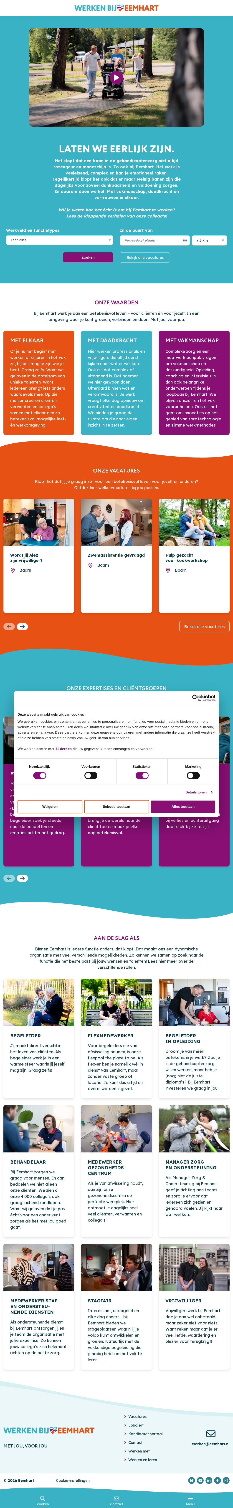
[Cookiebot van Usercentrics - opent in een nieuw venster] (195, 698)
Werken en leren (142, 1459)
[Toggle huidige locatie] (185, 240)
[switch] (90, 775)
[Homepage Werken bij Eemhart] (48, 1430)
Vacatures (137, 1416)
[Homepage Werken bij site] (116, 8)
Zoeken (88, 257)
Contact (135, 1442)
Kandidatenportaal (145, 1434)
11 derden (63, 749)
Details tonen (196, 792)
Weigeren (50, 806)
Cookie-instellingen (73, 1480)
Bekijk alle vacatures (145, 257)
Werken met (139, 1451)
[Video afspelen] (116, 77)
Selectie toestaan (116, 806)
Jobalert (136, 1425)
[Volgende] (22, 626)
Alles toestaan (183, 806)
